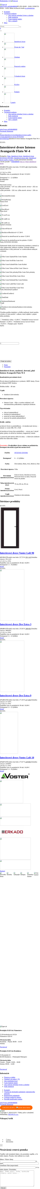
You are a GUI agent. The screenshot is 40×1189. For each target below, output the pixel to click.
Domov (2, 135)
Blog (5, 23)
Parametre (7, 367)
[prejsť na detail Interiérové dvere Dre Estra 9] (12, 691)
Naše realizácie (13, 17)
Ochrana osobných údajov (12, 1097)
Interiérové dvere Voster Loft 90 (17, 553)
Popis (6, 365)
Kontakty (7, 12)
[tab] (22, 365)
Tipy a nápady (12, 21)
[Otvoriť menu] (1, 30)
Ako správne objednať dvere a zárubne (20, 15)
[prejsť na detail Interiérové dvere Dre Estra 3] (12, 620)
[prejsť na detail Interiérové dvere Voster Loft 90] (10, 548)
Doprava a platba (9, 1077)
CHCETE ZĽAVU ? (9, 1107)
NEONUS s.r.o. (13, 1114)
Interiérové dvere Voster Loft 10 (17, 757)
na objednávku (30, 8)
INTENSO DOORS (21, 453)
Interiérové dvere (10, 135)
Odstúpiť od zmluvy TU (12, 1079)
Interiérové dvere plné (21, 158)
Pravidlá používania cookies (13, 1099)
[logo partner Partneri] (15, 779)
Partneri (2, 871)
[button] (2, 566)
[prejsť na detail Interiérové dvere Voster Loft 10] (9, 753)
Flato (7, 138)
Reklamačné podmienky (12, 1095)
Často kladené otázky (15, 19)
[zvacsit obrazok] (16, 140)
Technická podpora (10, 13)
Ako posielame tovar (11, 1081)
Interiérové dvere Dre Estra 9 (15, 695)
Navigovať (3, 1047)
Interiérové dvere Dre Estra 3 (15, 624)
